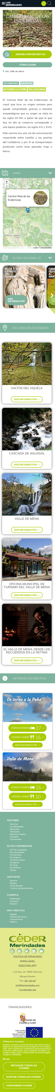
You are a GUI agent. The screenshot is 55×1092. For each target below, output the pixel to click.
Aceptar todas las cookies (23, 1076)
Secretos (14, 824)
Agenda (13, 914)
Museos (13, 883)
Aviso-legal (27, 960)
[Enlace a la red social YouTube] (41, 951)
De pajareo (14, 862)
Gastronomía (15, 839)
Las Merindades (14, 3)
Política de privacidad (27, 956)
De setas (14, 865)
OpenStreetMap (46, 247)
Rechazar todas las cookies (24, 1066)
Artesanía (14, 836)
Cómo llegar (27, 64)
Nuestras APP (27, 965)
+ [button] (7, 181)
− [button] (7, 186)
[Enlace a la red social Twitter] (26, 951)
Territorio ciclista (17, 860)
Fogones (13, 903)
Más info (6, 1059)
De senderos (15, 857)
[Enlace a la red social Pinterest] (19, 951)
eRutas (13, 870)
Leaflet (35, 247)
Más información (16, 300)
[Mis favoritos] (43, 3)
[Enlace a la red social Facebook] (34, 951)
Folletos (13, 922)
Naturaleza (14, 829)
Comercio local (16, 919)
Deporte (13, 880)
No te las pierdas (17, 852)
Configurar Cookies (19, 1085)
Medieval (27, 83)
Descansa (14, 901)
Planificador (15, 898)
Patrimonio (11, 83)
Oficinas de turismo (18, 916)
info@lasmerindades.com (27, 985)
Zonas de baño (16, 885)
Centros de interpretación (21, 888)
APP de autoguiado (18, 849)
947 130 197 (30, 980)
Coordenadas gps (27, 989)
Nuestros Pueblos (18, 834)
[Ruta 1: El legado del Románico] (24, 287)
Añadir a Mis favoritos (30, 54)
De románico (15, 867)
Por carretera (16, 855)
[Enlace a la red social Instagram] (12, 951)
